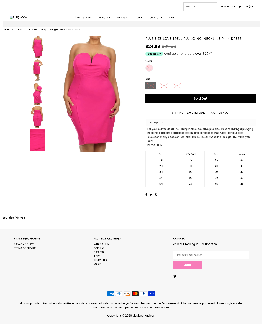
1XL (151, 85)
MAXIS (173, 17)
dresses (21, 29)
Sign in (225, 6)
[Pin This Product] (156, 195)
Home (7, 29)
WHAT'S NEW (83, 17)
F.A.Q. (212, 112)
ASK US (223, 112)
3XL (177, 85)
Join (233, 6)
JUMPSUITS (155, 17)
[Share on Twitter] (151, 195)
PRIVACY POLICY (24, 244)
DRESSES (123, 17)
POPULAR (104, 17)
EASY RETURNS (196, 112)
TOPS (138, 17)
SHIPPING (178, 112)
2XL (164, 85)
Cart (247, 6)
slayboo (138, 315)
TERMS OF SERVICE (25, 248)
